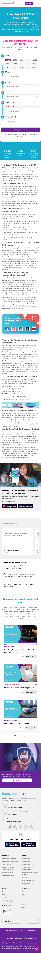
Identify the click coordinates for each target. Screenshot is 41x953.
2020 (15, 64)
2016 (8, 67)
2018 (27, 64)
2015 (14, 67)
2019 (21, 64)
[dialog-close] (36, 948)
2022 (35, 60)
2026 (8, 60)
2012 (34, 67)
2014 (21, 67)
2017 (34, 64)
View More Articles (20, 736)
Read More (29, 656)
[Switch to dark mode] (35, 3)
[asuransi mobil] (8, 3)
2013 (27, 67)
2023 (28, 60)
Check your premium (20, 130)
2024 (22, 60)
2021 (8, 64)
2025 (15, 60)
